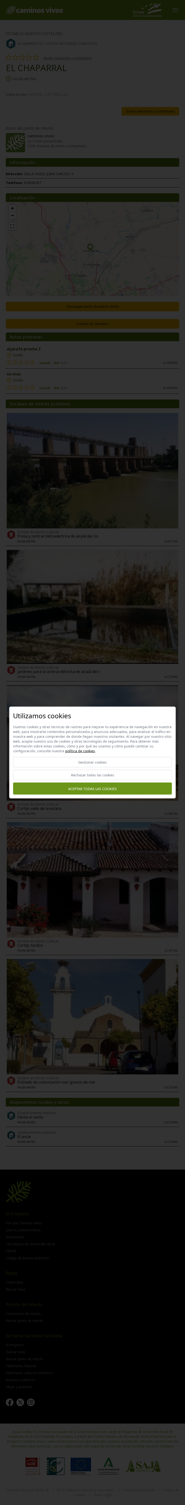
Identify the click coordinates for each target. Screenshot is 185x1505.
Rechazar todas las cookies (92, 775)
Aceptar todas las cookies (92, 788)
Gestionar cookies (92, 762)
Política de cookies (80, 751)
